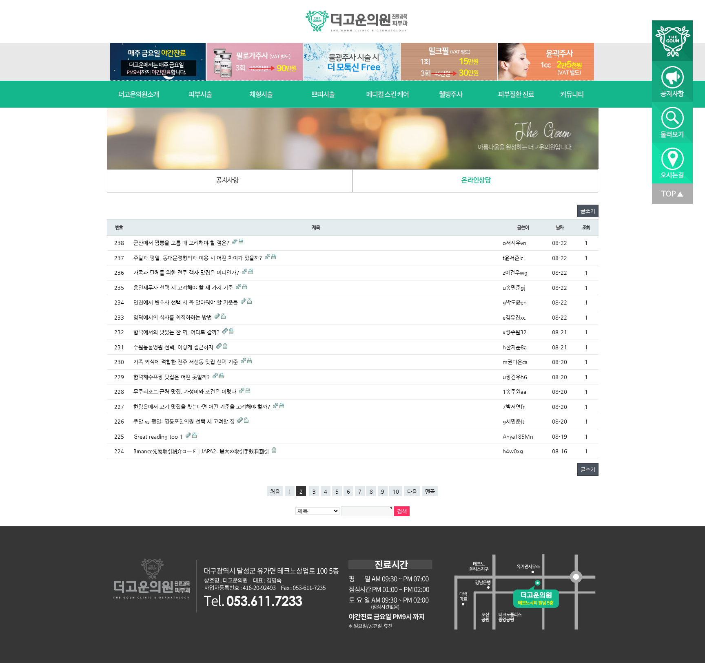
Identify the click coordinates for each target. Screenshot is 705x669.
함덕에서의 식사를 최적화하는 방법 (173, 317)
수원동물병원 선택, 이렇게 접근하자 (174, 347)
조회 (586, 227)
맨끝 (430, 491)
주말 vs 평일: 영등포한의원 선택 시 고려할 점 (184, 421)
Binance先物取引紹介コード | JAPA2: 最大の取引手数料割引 (201, 451)
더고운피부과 (358, 21)
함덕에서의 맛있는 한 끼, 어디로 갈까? (177, 332)
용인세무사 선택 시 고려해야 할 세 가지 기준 (184, 288)
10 (395, 491)
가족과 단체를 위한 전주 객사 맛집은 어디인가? (187, 272)
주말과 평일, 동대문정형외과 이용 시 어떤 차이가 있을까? (198, 258)
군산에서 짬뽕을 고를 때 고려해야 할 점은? (182, 243)
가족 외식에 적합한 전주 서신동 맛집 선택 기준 (186, 362)
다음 (412, 491)
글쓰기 (588, 211)
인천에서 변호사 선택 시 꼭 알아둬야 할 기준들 (186, 302)
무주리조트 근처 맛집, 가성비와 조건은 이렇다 (185, 392)
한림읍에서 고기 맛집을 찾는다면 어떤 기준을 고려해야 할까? (202, 407)
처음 (275, 491)
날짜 (560, 227)
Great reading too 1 (158, 436)
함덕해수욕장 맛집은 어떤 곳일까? (172, 377)
